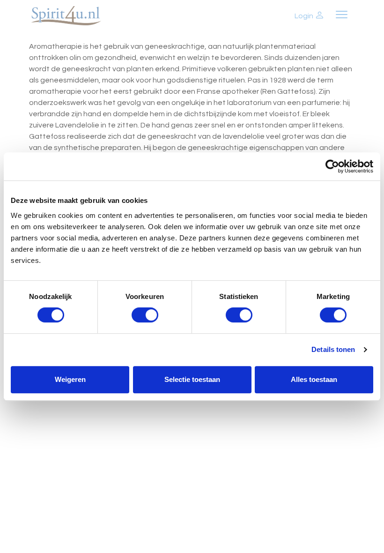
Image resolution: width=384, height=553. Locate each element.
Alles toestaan (314, 379)
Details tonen (333, 349)
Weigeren (70, 379)
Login (305, 16)
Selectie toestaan (192, 379)
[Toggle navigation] (341, 15)
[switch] (145, 314)
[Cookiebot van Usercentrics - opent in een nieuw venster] (332, 166)
